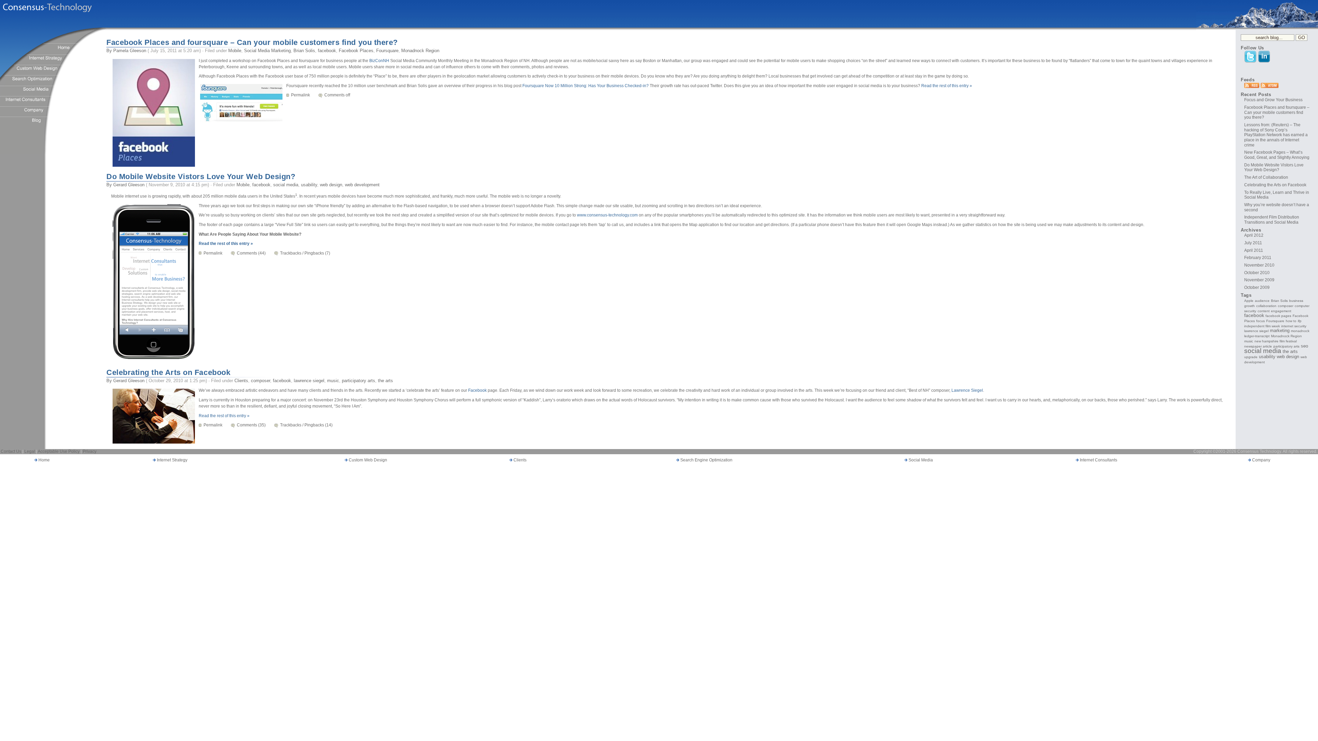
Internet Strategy (171, 460)
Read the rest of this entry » (946, 85)
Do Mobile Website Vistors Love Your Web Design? (200, 176)
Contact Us (11, 451)
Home (43, 460)
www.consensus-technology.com (607, 215)
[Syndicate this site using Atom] (1270, 87)
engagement (1281, 311)
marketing (1280, 330)
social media (285, 184)
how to (1291, 321)
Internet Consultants (1098, 460)
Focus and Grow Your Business (1273, 100)
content (1264, 311)
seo (1304, 346)
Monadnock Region (420, 50)
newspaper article (1258, 346)
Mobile (234, 50)
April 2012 (1253, 235)
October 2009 (1257, 287)
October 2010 (1257, 273)
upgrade (1251, 357)
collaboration (1266, 306)
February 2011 (1257, 258)
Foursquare (387, 50)
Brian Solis (304, 50)
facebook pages (1278, 316)
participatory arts (358, 380)
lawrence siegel (309, 380)
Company (1260, 460)
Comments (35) (251, 425)
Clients (241, 380)
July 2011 (1253, 243)
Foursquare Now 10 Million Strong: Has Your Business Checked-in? (585, 85)
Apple (1248, 301)
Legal (29, 451)
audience (1262, 301)
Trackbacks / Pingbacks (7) (305, 253)
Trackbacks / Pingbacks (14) (306, 425)
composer (260, 380)
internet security (1293, 326)
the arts (385, 380)
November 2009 (1259, 280)
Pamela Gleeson (129, 50)
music (333, 380)
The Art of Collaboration (1266, 177)
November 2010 (1259, 265)
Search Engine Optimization (705, 460)
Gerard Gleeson (128, 184)
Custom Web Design (367, 460)
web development (362, 184)
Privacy (89, 451)
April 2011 (1253, 250)
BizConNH (379, 60)
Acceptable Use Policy (59, 451)
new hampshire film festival (1276, 341)
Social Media (920, 460)
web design (331, 184)
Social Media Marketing (267, 50)
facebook (327, 50)
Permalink (300, 95)
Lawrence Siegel (967, 390)
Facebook (477, 390)
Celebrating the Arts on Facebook (168, 372)
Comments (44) (251, 253)
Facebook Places (356, 50)
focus (1260, 321)
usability (309, 184)
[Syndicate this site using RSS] (1251, 87)
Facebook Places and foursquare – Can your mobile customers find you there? (252, 42)
